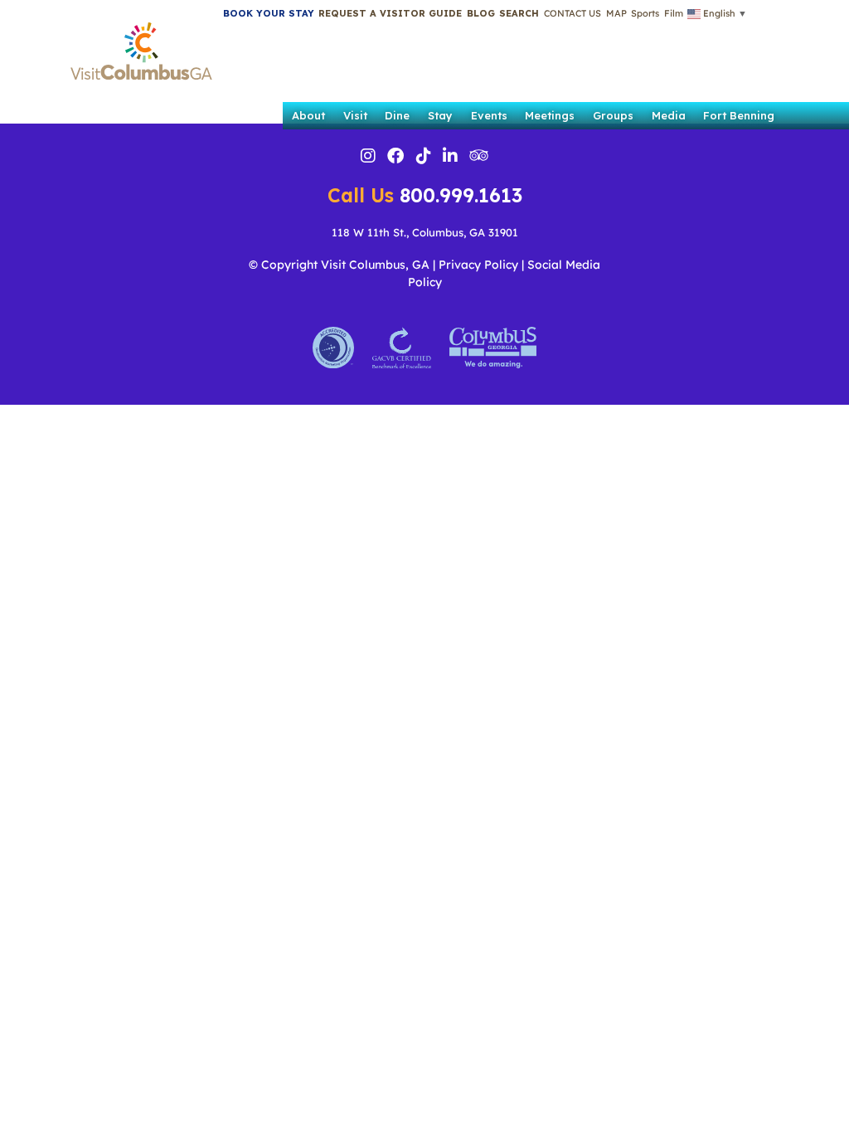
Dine (397, 115)
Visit (355, 115)
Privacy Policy (478, 264)
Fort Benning (738, 115)
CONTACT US (572, 13)
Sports (645, 13)
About (308, 115)
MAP (616, 13)
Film (673, 13)
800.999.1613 (424, 195)
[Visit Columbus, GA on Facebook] (395, 157)
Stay (440, 115)
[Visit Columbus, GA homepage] (141, 46)
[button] (519, 13)
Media (669, 115)
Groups (613, 115)
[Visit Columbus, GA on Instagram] (368, 157)
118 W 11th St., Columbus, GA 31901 (425, 232)
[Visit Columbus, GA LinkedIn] (450, 157)
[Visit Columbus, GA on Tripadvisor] (478, 156)
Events (489, 115)
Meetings (550, 115)
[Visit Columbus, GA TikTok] (423, 157)
